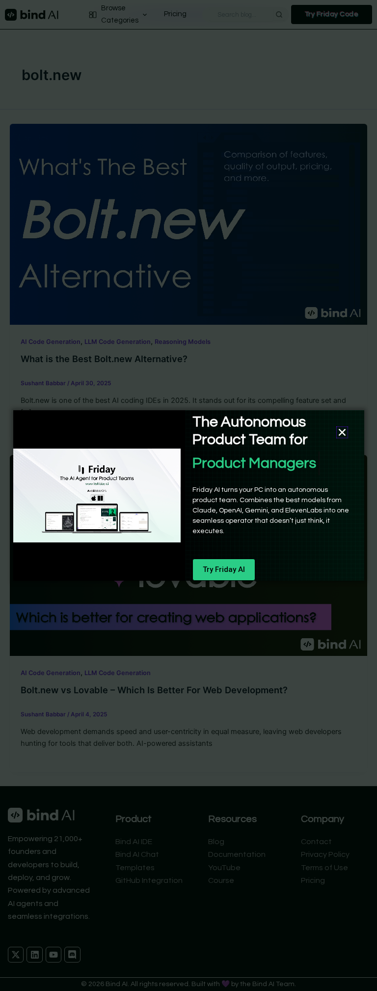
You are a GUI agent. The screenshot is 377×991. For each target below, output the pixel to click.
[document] (188, 495)
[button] (342, 432)
